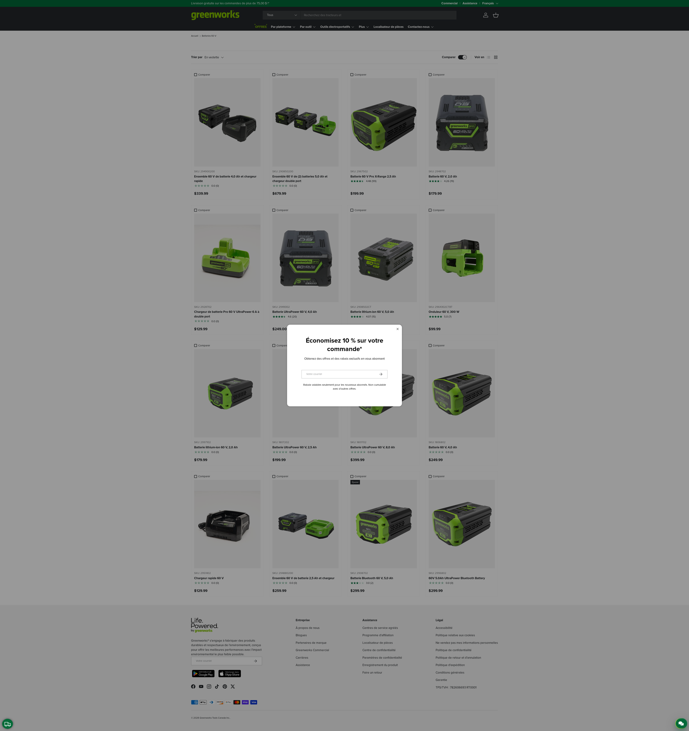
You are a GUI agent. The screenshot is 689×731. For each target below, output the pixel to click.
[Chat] (681, 723)
